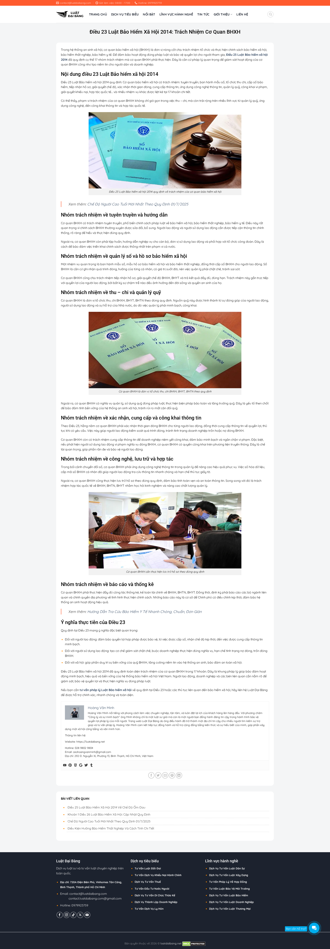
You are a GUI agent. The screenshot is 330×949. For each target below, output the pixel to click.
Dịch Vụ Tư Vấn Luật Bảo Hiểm (228, 895)
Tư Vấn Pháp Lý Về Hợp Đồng (228, 882)
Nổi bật (149, 14)
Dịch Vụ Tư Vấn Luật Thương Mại (230, 908)
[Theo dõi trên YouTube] (87, 915)
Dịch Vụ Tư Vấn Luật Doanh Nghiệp (231, 902)
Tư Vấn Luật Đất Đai (148, 868)
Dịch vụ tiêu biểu (125, 14)
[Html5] (75, 765)
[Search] (270, 14)
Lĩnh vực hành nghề (176, 14)
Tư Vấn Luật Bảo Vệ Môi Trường (229, 888)
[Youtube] (64, 765)
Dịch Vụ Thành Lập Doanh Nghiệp (156, 902)
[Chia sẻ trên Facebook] (151, 775)
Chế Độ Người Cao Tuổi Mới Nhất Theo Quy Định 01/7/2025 (137, 204)
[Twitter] (86, 765)
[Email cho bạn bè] (165, 775)
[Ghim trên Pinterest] (172, 775)
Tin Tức (203, 14)
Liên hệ (242, 14)
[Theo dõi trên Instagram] (66, 915)
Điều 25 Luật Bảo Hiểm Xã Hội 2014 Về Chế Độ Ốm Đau (106, 807)
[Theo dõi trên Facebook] (60, 915)
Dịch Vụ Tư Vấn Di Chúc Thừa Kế (155, 895)
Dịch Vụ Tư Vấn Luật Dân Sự (227, 868)
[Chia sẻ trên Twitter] (158, 775)
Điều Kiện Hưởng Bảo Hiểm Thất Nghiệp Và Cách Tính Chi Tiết (111, 828)
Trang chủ (98, 14)
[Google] (80, 765)
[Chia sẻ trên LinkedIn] (179, 775)
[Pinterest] (70, 765)
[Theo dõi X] (80, 915)
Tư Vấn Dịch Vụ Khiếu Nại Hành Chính (158, 875)
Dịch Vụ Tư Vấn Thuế (148, 882)
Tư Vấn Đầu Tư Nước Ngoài (152, 888)
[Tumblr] (91, 765)
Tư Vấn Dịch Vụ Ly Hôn (149, 908)
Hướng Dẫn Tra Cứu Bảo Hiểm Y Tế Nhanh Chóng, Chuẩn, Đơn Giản (144, 611)
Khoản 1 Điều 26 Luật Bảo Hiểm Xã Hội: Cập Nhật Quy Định (109, 814)
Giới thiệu (222, 14)
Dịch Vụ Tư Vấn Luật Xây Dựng (228, 875)
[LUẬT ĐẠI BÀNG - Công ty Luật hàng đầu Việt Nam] (69, 14)
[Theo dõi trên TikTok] (73, 915)
